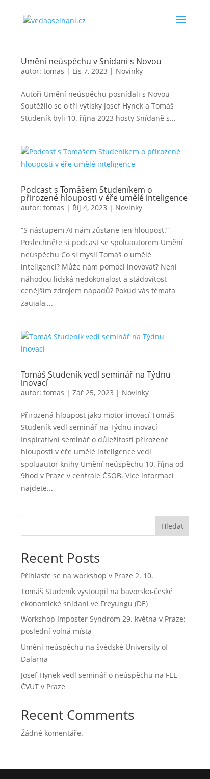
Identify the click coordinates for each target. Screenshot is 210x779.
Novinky (129, 71)
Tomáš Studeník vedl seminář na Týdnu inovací (96, 378)
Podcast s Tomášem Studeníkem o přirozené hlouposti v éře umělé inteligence (104, 193)
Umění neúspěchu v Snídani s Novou (91, 61)
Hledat (172, 526)
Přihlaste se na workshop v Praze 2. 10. (87, 575)
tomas (53, 71)
